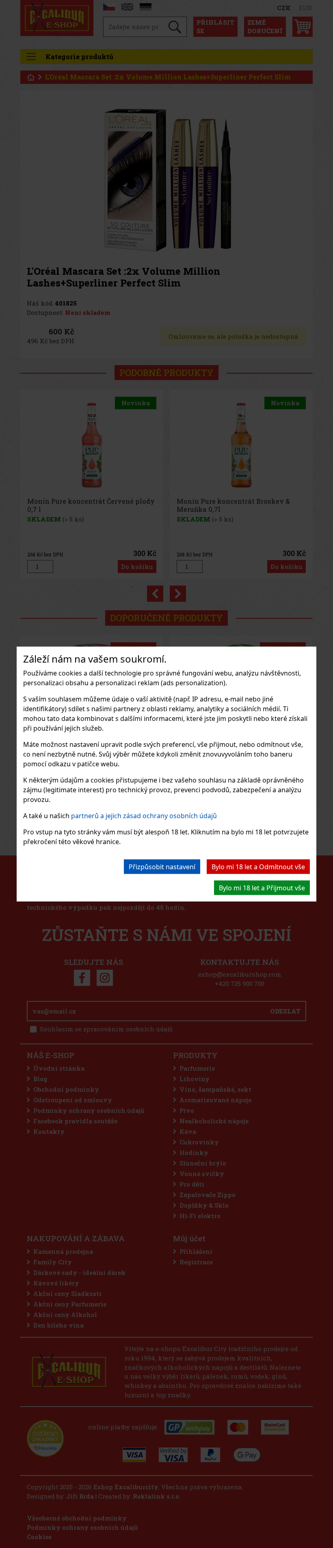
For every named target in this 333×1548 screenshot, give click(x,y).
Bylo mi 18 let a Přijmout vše (262, 887)
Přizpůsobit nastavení (162, 866)
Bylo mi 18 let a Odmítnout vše (258, 866)
